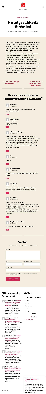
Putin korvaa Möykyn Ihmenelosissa (31, 380)
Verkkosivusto (9, 267)
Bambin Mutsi (28, 306)
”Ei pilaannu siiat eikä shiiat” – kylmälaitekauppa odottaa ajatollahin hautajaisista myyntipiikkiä (13, 303)
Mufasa (27, 300)
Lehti (7, 390)
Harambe (28, 303)
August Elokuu (18, 31)
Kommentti (8, 249)
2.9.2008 (26, 31)
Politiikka (26, 17)
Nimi (7, 261)
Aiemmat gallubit (29, 319)
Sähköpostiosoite (28, 261)
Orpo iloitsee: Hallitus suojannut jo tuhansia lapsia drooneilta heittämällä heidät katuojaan (13, 369)
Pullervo (27, 311)
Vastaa (7, 114)
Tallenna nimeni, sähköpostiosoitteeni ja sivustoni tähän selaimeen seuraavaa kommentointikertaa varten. (22, 274)
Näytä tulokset (34, 317)
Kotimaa (19, 17)
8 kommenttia (35, 31)
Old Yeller (28, 308)
